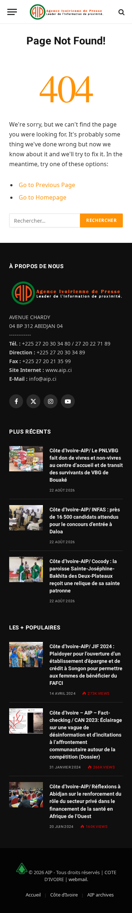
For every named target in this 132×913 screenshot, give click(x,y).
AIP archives (100, 894)
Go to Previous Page (47, 185)
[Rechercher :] (45, 220)
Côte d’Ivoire (64, 894)
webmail (78, 879)
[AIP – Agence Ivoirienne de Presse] (66, 12)
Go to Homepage (42, 197)
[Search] (121, 12)
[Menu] (12, 12)
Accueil (33, 894)
